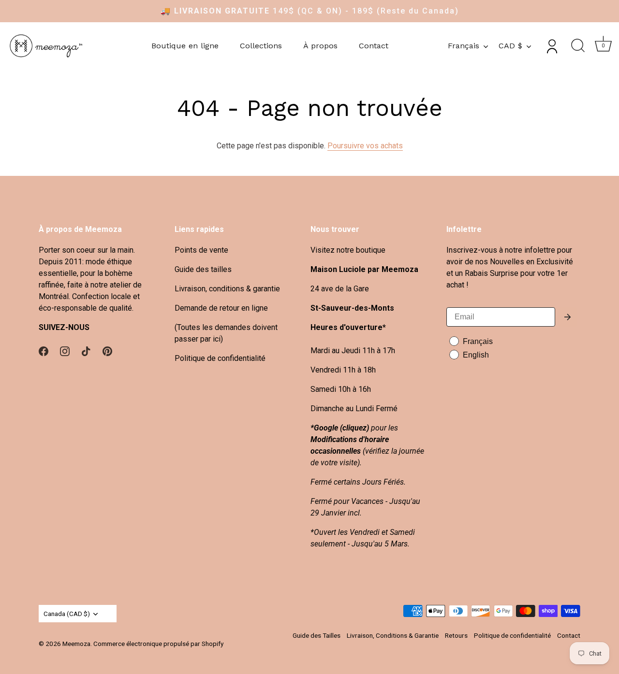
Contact (373, 45)
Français (463, 45)
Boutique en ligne (185, 45)
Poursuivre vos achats (365, 145)
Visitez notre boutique (347, 250)
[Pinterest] (107, 350)
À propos (320, 45)
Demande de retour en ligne (221, 308)
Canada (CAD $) (67, 613)
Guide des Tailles (316, 635)
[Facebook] (43, 350)
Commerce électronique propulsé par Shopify (158, 643)
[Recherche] (578, 46)
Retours (456, 635)
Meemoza (76, 643)
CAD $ (510, 45)
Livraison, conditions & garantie (227, 288)
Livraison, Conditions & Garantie (393, 635)
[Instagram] (65, 350)
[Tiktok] (86, 350)
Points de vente (201, 250)
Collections (261, 45)
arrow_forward (568, 317)
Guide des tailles (203, 269)
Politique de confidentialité (220, 358)
